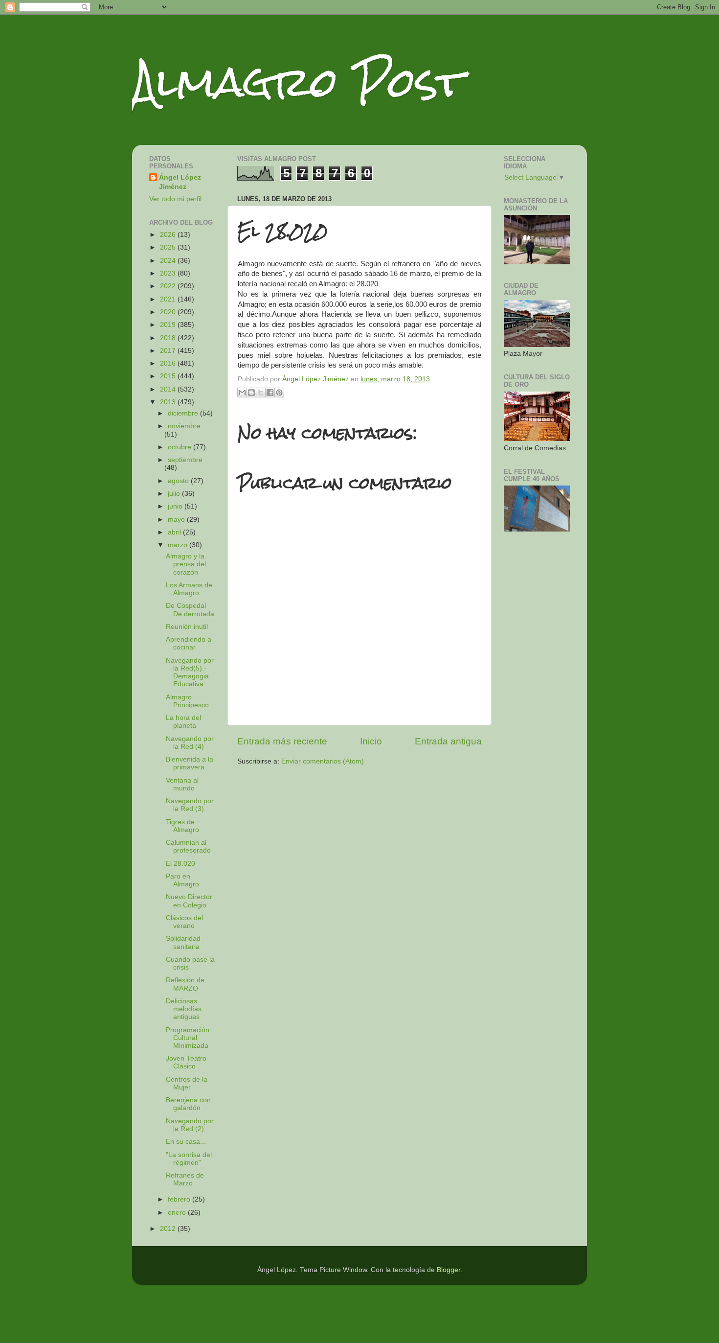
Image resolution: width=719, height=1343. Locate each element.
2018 (169, 338)
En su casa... (186, 1141)
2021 (169, 299)
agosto (179, 481)
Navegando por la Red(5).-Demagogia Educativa (190, 672)
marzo (178, 545)
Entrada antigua (448, 741)
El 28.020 (180, 863)
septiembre (185, 459)
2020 (169, 312)
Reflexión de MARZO (185, 984)
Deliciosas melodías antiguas (184, 1008)
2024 (169, 260)
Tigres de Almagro (182, 826)
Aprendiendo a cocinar (188, 643)
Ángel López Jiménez (180, 182)
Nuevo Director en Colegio (189, 900)
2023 (169, 273)
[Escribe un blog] (251, 392)
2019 (169, 324)
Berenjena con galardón (188, 1103)
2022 (169, 286)
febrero (180, 1199)
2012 (169, 1228)
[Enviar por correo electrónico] (242, 392)
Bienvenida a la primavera (189, 763)
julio (175, 493)
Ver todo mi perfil (175, 199)
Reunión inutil (187, 626)
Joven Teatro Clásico (186, 1062)
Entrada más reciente (282, 741)
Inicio (371, 741)
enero (178, 1212)
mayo (177, 519)
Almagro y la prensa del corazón (186, 564)
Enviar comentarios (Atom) (322, 761)
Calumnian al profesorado (188, 846)
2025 (169, 247)
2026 (169, 234)
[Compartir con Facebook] (270, 392)
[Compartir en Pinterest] (279, 392)
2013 (169, 402)
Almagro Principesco (187, 701)
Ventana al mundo (182, 784)
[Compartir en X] (261, 392)
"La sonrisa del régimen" (189, 1158)
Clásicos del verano (184, 921)
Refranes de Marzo (185, 1179)
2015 (169, 376)
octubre (180, 447)
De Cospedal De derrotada (190, 609)
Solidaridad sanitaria (183, 942)
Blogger (448, 1270)
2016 (169, 363)
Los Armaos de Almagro (189, 589)
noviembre (184, 426)
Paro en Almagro (182, 880)
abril (175, 532)
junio (176, 506)
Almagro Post (298, 82)
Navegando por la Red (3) (190, 804)
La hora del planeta (183, 721)
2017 (169, 350)
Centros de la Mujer (186, 1083)
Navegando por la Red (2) (190, 1125)
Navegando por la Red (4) (190, 742)
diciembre (184, 413)
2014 (169, 389)
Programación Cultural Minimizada (187, 1037)
